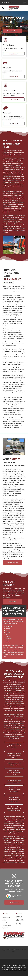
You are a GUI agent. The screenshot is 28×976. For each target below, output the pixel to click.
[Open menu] (24, 2)
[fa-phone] (3, 9)
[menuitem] (7, 917)
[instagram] (20, 924)
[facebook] (17, 924)
